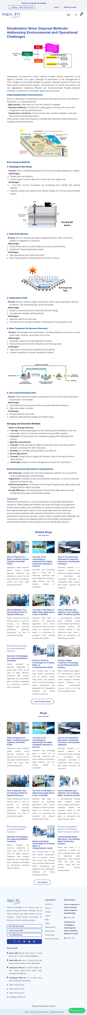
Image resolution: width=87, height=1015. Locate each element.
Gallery (47, 923)
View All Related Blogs (42, 701)
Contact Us (49, 904)
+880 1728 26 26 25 (16, 985)
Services (48, 912)
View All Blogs (42, 882)
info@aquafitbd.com (18, 997)
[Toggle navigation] (68, 15)
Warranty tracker (70, 7)
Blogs (47, 920)
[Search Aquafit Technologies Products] (76, 14)
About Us (48, 908)
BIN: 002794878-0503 (16, 926)
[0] (81, 14)
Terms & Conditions (52, 939)
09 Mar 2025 (70, 917)
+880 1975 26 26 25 (16, 993)
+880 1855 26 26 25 (16, 989)
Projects (48, 916)
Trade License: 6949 (16, 930)
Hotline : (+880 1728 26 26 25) (22, 7)
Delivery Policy (50, 927)
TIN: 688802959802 (15, 935)
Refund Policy (50, 931)
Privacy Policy (50, 935)
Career (56, 7)
